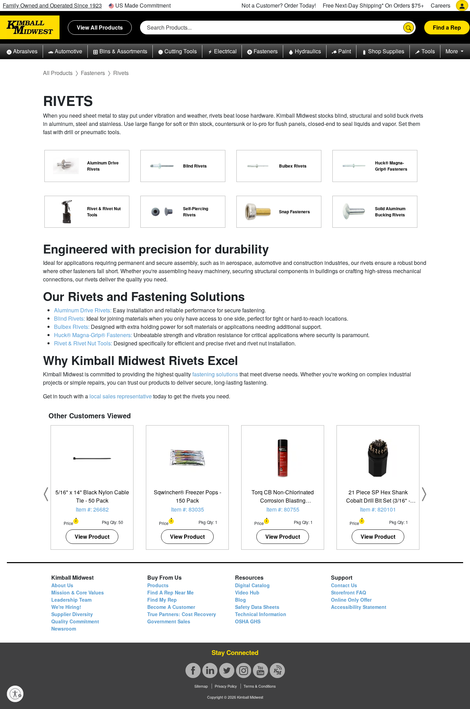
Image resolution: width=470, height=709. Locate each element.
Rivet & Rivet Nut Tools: (83, 343)
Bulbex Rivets (293, 166)
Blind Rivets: (69, 318)
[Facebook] (193, 670)
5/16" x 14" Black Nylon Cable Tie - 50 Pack (92, 496)
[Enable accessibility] (15, 694)
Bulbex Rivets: (71, 327)
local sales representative (120, 396)
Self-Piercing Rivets (195, 211)
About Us (62, 585)
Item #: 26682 (92, 509)
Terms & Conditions (260, 686)
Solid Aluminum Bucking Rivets (390, 211)
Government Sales (168, 621)
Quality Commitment (75, 621)
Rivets (121, 73)
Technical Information (260, 614)
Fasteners (93, 73)
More (452, 51)
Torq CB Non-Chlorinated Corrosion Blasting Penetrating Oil (283, 500)
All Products (58, 73)
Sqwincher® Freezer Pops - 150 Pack (187, 496)
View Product (92, 536)
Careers (440, 5)
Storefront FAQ (348, 592)
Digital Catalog (252, 585)
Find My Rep (162, 599)
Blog (240, 599)
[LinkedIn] (209, 670)
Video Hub (247, 592)
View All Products (100, 27)
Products (158, 585)
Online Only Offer (351, 599)
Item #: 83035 (187, 509)
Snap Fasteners (294, 211)
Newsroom (63, 628)
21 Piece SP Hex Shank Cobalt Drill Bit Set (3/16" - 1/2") (378, 500)
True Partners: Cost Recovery (181, 614)
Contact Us (344, 585)
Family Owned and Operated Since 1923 (52, 5)
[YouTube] (260, 670)
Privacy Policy (226, 686)
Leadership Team (71, 599)
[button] (22, 51)
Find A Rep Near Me (170, 592)
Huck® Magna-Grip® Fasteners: (93, 335)
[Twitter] (226, 670)
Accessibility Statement (358, 606)
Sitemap (201, 686)
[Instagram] (243, 670)
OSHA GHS (247, 621)
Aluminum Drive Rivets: (82, 310)
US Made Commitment (142, 5)
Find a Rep (447, 27)
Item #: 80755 (282, 509)
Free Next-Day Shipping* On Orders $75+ (373, 5)
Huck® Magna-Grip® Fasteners (391, 166)
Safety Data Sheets (257, 606)
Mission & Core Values (77, 592)
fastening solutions (215, 374)
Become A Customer (171, 606)
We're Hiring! (66, 606)
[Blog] (277, 670)
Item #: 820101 (378, 509)
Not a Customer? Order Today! (279, 5)
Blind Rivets (195, 166)
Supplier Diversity (72, 614)
